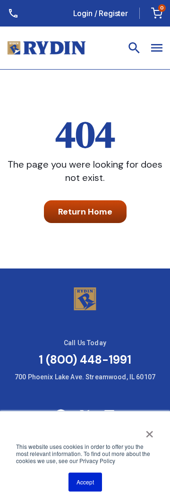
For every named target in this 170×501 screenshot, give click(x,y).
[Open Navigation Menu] (134, 47)
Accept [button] (85, 482)
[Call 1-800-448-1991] (15, 13)
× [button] (149, 431)
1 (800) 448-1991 (85, 359)
